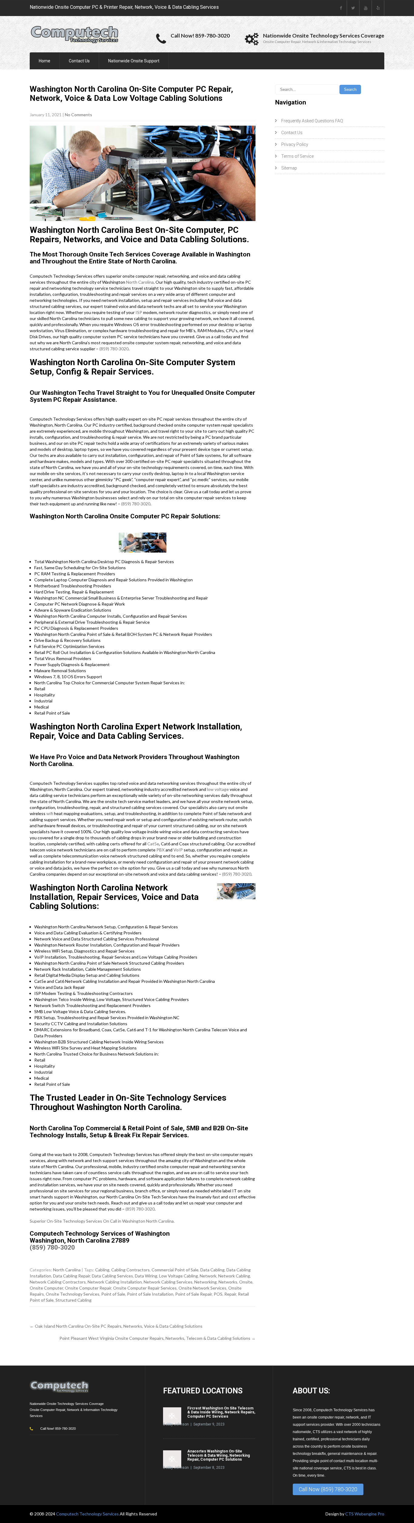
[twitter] (353, 8)
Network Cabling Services (168, 1281)
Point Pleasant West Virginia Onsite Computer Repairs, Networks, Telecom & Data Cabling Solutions (157, 1338)
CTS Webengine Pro (364, 1513)
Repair (230, 1294)
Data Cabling (212, 1269)
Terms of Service (297, 156)
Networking (205, 1281)
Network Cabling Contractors (58, 1281)
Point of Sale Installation (150, 1294)
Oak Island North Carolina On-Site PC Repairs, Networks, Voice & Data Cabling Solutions (116, 1326)
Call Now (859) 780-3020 (328, 1489)
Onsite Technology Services (72, 1294)
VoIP (178, 849)
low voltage (218, 789)
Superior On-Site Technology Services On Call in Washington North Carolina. (102, 1221)
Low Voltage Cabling (178, 1275)
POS (218, 1294)
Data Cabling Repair (71, 1275)
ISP (138, 312)
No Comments (78, 114)
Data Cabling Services (112, 1275)
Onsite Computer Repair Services (145, 1287)
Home (44, 60)
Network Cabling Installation (115, 1281)
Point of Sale (113, 1294)
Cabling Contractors (130, 1269)
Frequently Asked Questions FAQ (312, 120)
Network (208, 1275)
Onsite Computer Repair (88, 1287)
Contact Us (79, 60)
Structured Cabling (73, 1300)
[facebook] (341, 8)
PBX (160, 849)
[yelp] (378, 8)
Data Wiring (146, 1275)
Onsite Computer (46, 1287)
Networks (228, 1281)
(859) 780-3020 (114, 348)
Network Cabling (234, 1275)
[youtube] (365, 8)
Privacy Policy (294, 144)
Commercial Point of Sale (175, 1269)
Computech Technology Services (88, 1513)
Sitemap (289, 168)
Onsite (245, 1281)
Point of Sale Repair (193, 1294)
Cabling (102, 1269)
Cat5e (153, 843)
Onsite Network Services (202, 1287)
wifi (49, 813)
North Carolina (140, 282)
